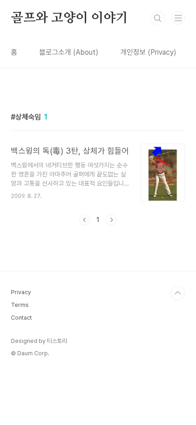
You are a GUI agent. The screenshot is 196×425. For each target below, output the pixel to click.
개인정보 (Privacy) (148, 52)
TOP (177, 293)
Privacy (21, 292)
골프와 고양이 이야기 (69, 18)
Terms (20, 304)
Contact (21, 317)
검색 (158, 18)
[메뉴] (178, 18)
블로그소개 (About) (68, 52)
